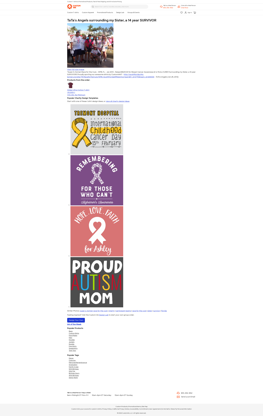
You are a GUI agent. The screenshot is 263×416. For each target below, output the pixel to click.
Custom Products (121, 406)
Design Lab (103, 315)
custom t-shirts (96, 409)
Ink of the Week (74, 324)
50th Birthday (74, 369)
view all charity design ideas (117, 101)
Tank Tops (72, 351)
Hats (70, 338)
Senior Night (73, 378)
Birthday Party (74, 373)
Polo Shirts (72, 346)
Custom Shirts (74, 333)
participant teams (123, 311)
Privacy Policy (107, 409)
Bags (71, 331)
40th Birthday (74, 375)
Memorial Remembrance (78, 363)
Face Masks (73, 335)
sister (150, 311)
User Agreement (154, 409)
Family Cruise (73, 367)
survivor (156, 311)
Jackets (71, 342)
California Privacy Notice (121, 409)
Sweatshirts (73, 348)
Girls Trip (72, 371)
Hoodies (72, 340)
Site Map (145, 406)
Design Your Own (76, 320)
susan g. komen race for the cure (93, 311)
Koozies (71, 344)
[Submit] (93, 7)
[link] (73, 6)
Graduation (73, 365)
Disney (71, 358)
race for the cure (139, 311)
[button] (188, 8)
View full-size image (75, 69)
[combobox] (119, 7)
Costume (72, 360)
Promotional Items (134, 406)
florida (164, 311)
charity (112, 311)
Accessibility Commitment (139, 409)
